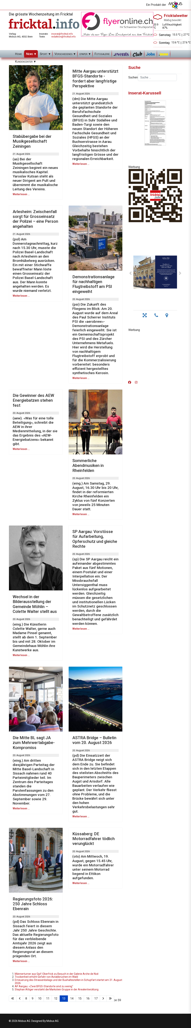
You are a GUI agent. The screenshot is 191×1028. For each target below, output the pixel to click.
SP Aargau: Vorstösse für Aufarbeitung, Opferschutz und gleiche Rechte (94, 539)
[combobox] (157, 77)
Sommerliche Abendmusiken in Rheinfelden (88, 465)
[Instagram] (136, 382)
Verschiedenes (63, 54)
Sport (43, 54)
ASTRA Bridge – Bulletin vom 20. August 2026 (94, 740)
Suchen (133, 77)
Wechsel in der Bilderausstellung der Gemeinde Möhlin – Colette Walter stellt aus (35, 604)
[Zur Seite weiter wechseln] (103, 998)
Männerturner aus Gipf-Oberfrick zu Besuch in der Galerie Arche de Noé (56, 973)
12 (55, 998)
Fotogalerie (102, 54)
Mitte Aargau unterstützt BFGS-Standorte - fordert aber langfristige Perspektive (95, 78)
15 (80, 998)
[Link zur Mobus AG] (175, 5)
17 (96, 998)
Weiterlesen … (21, 194)
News (29, 54)
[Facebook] (129, 382)
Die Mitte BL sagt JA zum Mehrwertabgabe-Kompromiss (34, 742)
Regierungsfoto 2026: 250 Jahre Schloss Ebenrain (33, 904)
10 (39, 998)
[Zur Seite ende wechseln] (110, 998)
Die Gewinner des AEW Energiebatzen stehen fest (33, 400)
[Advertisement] (155, 355)
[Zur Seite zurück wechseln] (19, 998)
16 (88, 998)
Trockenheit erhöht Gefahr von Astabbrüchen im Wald (46, 976)
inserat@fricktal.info (62, 33)
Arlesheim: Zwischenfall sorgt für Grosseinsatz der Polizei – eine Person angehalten (35, 219)
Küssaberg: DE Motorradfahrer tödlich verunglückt (93, 839)
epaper (83, 54)
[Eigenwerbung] (117, 24)
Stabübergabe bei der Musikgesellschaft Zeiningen (32, 141)
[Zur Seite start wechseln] (13, 998)
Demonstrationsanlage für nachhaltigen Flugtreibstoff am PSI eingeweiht (93, 284)
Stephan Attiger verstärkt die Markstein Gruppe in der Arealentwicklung (56, 989)
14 (71, 998)
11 (47, 998)
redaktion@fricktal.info (63, 36)
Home (18, 54)
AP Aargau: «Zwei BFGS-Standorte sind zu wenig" (44, 986)
